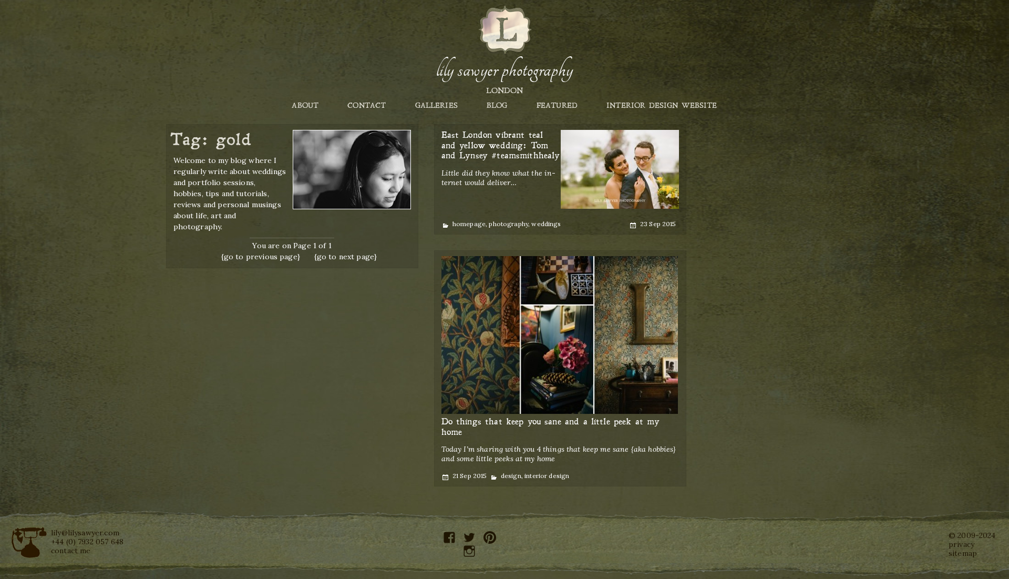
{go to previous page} (260, 256)
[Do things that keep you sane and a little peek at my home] (559, 335)
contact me (71, 550)
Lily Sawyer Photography (504, 70)
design (511, 476)
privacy (961, 544)
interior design (546, 476)
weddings (546, 224)
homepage (469, 224)
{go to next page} (345, 256)
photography (508, 224)
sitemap (963, 553)
